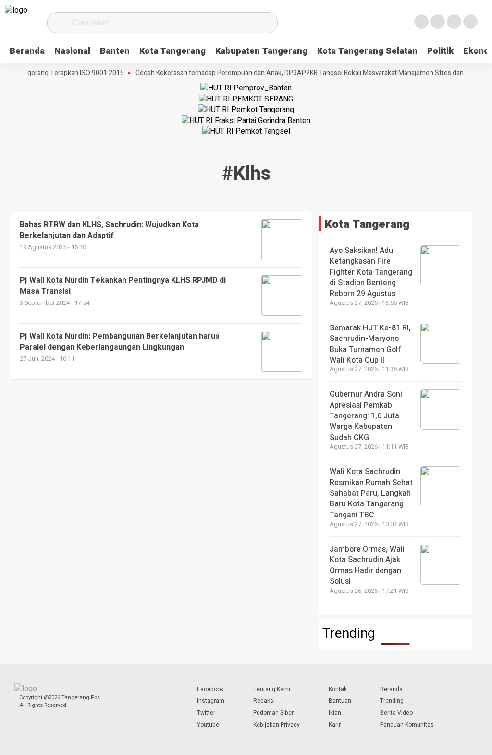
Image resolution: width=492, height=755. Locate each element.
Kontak (338, 689)
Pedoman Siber (273, 712)
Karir (335, 724)
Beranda (27, 51)
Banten (115, 51)
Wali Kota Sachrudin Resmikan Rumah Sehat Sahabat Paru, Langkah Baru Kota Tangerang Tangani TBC (371, 493)
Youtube (208, 724)
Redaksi (264, 700)
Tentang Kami (271, 689)
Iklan (335, 712)
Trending (392, 700)
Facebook (210, 689)
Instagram (210, 700)
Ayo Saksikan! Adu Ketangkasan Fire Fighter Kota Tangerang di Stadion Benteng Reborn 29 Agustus (371, 272)
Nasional (72, 51)
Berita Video (396, 712)
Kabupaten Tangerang (261, 51)
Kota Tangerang (172, 51)
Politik (440, 51)
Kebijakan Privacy (276, 724)
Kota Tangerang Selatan (367, 51)
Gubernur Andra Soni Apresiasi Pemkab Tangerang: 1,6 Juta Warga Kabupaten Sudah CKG (366, 416)
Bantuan (340, 700)
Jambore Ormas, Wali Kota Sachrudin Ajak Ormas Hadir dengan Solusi (367, 565)
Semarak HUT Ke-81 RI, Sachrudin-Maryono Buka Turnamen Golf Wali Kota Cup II (370, 344)
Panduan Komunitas (407, 724)
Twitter (206, 712)
